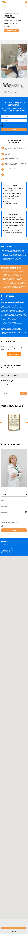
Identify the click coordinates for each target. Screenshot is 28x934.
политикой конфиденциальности (13, 123)
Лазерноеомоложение (9, 17)
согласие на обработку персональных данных (16, 525)
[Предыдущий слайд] (1, 422)
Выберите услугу (7, 381)
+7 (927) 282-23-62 (4, 545)
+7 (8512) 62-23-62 (4, 544)
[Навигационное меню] (26, 2)
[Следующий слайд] (27, 422)
